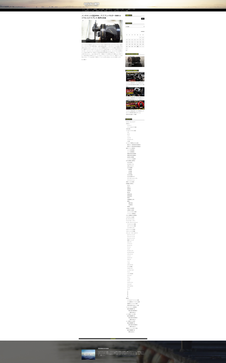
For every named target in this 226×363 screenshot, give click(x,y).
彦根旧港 (129, 188)
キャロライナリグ (130, 252)
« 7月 (126, 50)
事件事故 (130, 169)
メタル (128, 263)
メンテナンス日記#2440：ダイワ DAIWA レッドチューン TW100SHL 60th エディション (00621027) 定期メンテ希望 (135, 112)
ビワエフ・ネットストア (130, 121)
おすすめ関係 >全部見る (130, 160)
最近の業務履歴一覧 (131, 308)
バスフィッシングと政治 (130, 229)
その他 (128, 141)
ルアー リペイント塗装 (131, 225)
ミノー (128, 261)
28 (137, 46)
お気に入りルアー (130, 165)
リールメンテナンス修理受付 (131, 307)
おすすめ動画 (129, 167)
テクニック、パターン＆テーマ (132, 233)
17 (126, 44)
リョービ (129, 137)
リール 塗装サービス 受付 (119, 9)
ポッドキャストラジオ (130, 218)
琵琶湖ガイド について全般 (132, 303)
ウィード (129, 247)
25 (129, 46)
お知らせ (127, 123)
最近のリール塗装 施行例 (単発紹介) (134, 146)
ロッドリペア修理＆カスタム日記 (132, 143)
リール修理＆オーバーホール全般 (133, 301)
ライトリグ (129, 275)
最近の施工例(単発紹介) (133, 310)
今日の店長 (128, 128)
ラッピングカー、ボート (130, 220)
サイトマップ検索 (124, 10)
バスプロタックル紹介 (130, 217)
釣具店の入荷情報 (130, 157)
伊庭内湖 (129, 190)
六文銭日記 (131, 204)
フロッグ (129, 259)
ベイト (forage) (130, 273)
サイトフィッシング (131, 236)
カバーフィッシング (131, 234)
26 (132, 46)
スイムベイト (129, 257)
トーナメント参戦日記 (131, 213)
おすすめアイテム (130, 164)
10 (126, 42)
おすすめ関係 (101, 9)
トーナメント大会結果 (131, 158)
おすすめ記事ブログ (131, 176)
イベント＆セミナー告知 (131, 127)
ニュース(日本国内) (130, 150)
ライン (128, 277)
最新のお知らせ (109, 9)
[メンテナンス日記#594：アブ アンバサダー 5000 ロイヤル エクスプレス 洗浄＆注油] (102, 31)
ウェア (128, 248)
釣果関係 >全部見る (129, 183)
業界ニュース (89, 9)
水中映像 (130, 171)
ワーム (128, 280)
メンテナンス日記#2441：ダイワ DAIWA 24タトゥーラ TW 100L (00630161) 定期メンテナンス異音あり (135, 84)
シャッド (129, 255)
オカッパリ (129, 241)
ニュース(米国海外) (130, 151)
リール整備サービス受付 (130, 9)
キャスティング (130, 250)
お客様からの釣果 (130, 210)
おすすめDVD (129, 162)
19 (132, 44)
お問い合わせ (116, 10)
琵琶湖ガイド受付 (99, 10)
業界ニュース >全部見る (130, 148)
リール (128, 287)
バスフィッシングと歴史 (130, 231)
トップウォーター (130, 270)
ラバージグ (129, 284)
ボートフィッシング (131, 238)
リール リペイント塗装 (131, 224)
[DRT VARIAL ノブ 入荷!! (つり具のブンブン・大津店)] (134, 61)
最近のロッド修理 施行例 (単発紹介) (134, 144)
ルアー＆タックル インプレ (132, 178)
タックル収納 (129, 266)
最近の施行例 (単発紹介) (133, 317)
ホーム (83, 9)
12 (132, 42)
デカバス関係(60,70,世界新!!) (131, 215)
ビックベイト (129, 245)
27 (134, 46)
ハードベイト (129, 243)
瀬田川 (128, 201)
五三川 (128, 185)
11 (129, 42)
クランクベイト (130, 254)
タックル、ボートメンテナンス (132, 222)
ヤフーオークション (131, 180)
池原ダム (129, 187)
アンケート (129, 125)
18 (129, 44)
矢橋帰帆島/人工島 (130, 199)
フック (128, 271)
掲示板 (105, 10)
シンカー (129, 278)
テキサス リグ (129, 268)
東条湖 (128, 206)
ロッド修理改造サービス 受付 (88, 10)
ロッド (128, 289)
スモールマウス (130, 264)
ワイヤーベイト (130, 282)
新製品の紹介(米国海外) (131, 155)
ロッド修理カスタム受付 (130, 321)
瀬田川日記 (131, 203)
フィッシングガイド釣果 (131, 211)
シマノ (128, 135)
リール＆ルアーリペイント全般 (133, 300)
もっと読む (84, 59)
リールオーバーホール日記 (131, 130)
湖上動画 (130, 173)
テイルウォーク (130, 139)
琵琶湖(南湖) (129, 195)
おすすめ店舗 (129, 174)
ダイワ (128, 134)
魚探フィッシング (130, 240)
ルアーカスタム (130, 285)
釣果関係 (95, 9)
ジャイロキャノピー (131, 227)
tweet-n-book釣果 (130, 208)
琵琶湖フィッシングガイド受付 (132, 328)
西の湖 (128, 192)
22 (140, 44)
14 (137, 42)
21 (137, 44)
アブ (82, 20)
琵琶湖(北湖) (129, 194)
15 (140, 42)
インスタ (110, 10)
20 (134, 44)
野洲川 (128, 197)
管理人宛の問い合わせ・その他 (133, 305)
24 (126, 46)
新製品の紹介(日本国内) (131, 153)
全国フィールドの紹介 (130, 181)
